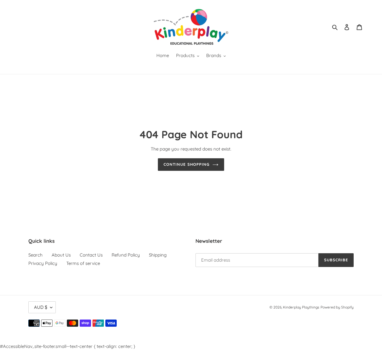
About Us (61, 255)
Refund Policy (126, 255)
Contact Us (91, 255)
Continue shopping (187, 164)
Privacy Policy (42, 263)
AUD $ (40, 307)
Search (35, 255)
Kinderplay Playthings (301, 307)
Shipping (158, 255)
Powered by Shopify (337, 307)
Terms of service (83, 263)
